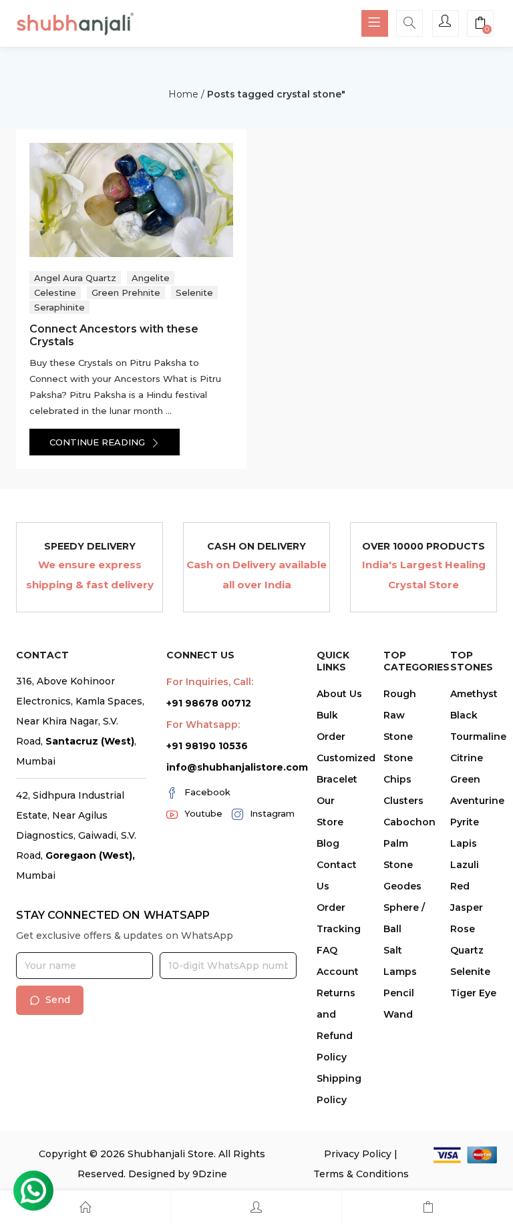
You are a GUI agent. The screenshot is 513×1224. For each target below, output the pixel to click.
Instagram (272, 813)
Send (57, 1000)
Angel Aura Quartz (75, 277)
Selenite (194, 292)
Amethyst (474, 694)
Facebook (207, 792)
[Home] (85, 1207)
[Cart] (427, 1207)
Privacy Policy (357, 1154)
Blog (328, 843)
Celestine (55, 292)
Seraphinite (59, 307)
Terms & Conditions (361, 1174)
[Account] (256, 1207)
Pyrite (464, 822)
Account (338, 972)
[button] (480, 25)
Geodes (402, 886)
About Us (339, 694)
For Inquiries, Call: (209, 682)
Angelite (151, 277)
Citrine (466, 758)
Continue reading (98, 442)
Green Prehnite (126, 292)
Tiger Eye (473, 993)
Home (183, 94)
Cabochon (409, 822)
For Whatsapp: (203, 725)
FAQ (327, 950)
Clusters (403, 801)
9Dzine (209, 1174)
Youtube (203, 813)
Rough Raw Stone (399, 715)
